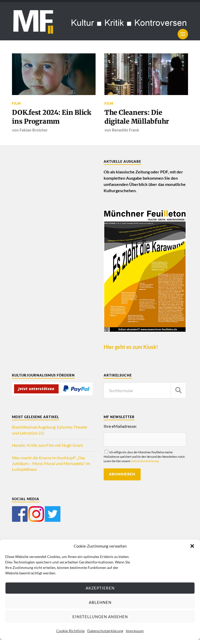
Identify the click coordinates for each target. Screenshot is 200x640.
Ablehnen (100, 602)
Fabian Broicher (34, 130)
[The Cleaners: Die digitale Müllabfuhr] (146, 74)
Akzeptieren (100, 588)
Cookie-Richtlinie (70, 631)
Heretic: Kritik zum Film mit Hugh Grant (47, 445)
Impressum (135, 631)
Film (16, 103)
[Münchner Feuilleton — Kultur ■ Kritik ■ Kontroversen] (100, 21)
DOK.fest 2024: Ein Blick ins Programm (51, 117)
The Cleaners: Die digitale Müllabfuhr (136, 117)
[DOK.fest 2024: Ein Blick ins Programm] (54, 74)
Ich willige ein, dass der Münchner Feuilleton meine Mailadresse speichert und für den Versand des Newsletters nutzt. (144, 456)
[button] (192, 546)
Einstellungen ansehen (100, 616)
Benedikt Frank (125, 130)
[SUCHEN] (178, 390)
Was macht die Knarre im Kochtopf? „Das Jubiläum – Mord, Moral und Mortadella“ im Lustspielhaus (51, 463)
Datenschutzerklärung (105, 631)
